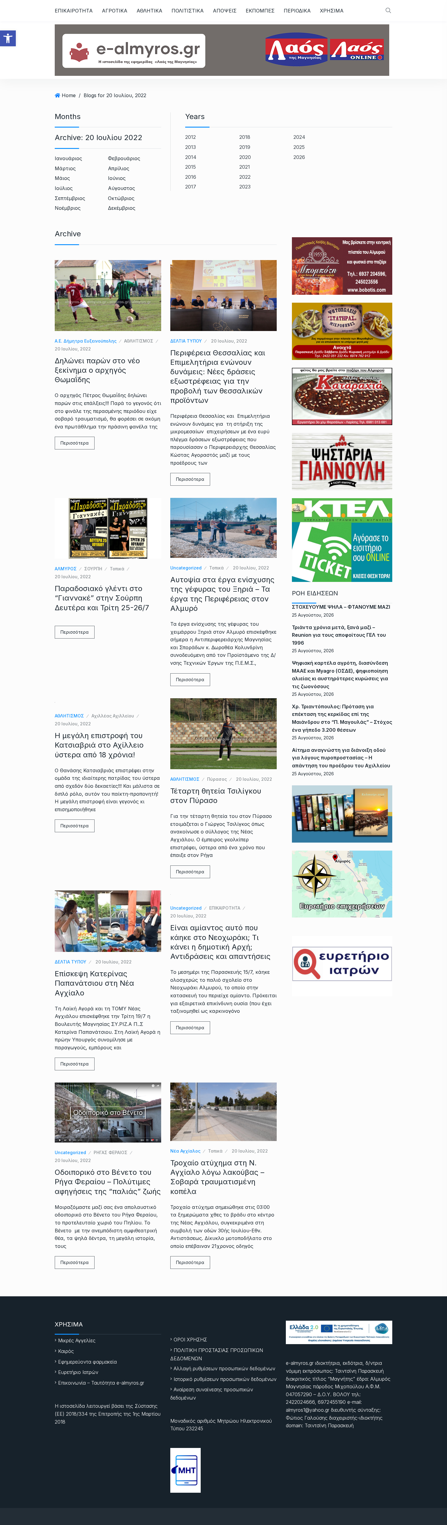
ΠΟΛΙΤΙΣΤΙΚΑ (188, 11)
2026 (299, 157)
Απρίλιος (118, 168)
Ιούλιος (64, 188)
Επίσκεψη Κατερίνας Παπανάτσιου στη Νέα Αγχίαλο (94, 983)
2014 (190, 157)
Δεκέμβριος (121, 208)
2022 (245, 177)
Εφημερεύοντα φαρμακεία (87, 1362)
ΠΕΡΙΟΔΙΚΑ (297, 11)
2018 (244, 137)
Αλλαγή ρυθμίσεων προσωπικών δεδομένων (224, 1368)
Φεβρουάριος (124, 158)
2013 (190, 147)
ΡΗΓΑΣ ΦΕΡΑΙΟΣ (110, 1152)
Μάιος (62, 178)
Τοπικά (117, 568)
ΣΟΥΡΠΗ (93, 568)
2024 (299, 137)
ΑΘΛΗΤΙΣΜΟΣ (138, 340)
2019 (244, 147)
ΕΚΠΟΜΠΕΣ (260, 11)
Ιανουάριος (68, 158)
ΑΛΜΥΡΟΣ (66, 568)
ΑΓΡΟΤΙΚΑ (114, 11)
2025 (299, 147)
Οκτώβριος (121, 198)
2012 (190, 137)
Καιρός (66, 1351)
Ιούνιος (117, 178)
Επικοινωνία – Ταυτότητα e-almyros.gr (101, 1383)
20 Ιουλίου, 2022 (73, 348)
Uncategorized (186, 567)
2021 (244, 167)
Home (69, 95)
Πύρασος (217, 779)
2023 (245, 187)
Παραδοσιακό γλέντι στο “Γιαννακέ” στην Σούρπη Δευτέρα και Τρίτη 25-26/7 (102, 598)
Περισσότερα (75, 443)
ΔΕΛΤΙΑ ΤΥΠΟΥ (186, 340)
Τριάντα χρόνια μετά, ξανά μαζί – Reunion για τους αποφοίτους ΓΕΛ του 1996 (339, 635)
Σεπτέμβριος (70, 198)
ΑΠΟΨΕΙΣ (225, 11)
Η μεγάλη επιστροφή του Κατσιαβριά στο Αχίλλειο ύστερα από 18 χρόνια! (99, 745)
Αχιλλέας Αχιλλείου (113, 715)
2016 (190, 177)
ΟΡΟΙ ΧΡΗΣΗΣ (190, 1340)
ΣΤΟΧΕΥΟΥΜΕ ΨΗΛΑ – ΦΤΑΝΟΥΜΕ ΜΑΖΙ (341, 607)
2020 (245, 157)
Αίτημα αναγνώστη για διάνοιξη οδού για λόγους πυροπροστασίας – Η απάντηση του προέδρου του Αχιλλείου (341, 758)
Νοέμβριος (68, 208)
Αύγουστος (121, 188)
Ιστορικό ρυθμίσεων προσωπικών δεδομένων (225, 1379)
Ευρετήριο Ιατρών (78, 1372)
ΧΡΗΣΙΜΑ (332, 11)
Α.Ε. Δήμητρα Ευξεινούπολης (85, 340)
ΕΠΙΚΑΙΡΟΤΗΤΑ (74, 11)
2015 (190, 167)
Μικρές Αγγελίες (76, 1340)
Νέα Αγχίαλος (185, 1150)
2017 (190, 187)
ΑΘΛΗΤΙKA (149, 11)
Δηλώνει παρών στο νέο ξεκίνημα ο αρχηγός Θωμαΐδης (97, 370)
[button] (8, 38)
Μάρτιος (65, 168)
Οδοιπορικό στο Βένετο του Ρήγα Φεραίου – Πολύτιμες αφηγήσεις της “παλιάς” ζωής (108, 1182)
